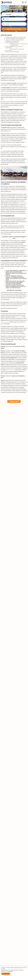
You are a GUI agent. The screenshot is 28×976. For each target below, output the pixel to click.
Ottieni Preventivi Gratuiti (14, 29)
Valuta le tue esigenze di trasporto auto (16, 37)
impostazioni (10, 971)
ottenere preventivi (19, 316)
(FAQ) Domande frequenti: (12, 51)
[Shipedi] (6, 2)
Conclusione (9, 50)
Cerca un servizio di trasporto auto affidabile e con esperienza (14, 40)
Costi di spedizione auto (12, 42)
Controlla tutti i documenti (17, 49)
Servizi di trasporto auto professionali (15, 38)
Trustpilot (20, 202)
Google (24, 202)
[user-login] (25, 2)
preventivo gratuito (11, 369)
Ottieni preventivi (14, 401)
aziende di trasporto (5, 322)
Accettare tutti (6, 973)
